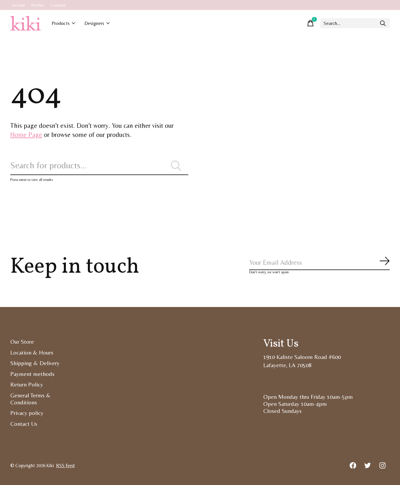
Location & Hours (31, 352)
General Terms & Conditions (30, 399)
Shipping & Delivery (34, 363)
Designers (94, 23)
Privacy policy (26, 412)
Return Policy (26, 384)
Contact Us (23, 423)
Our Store (22, 341)
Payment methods (32, 373)
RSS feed (65, 465)
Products (61, 23)
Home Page (26, 134)
